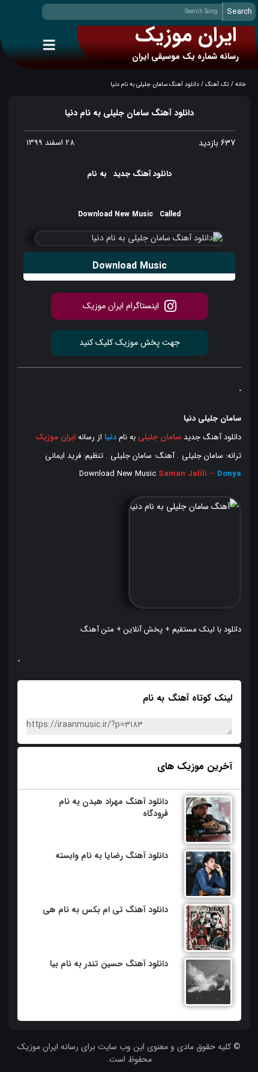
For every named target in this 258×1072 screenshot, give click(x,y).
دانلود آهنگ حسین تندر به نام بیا (109, 963)
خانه (240, 84)
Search (239, 11)
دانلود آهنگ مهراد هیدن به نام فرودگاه (113, 807)
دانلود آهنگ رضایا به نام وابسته (111, 855)
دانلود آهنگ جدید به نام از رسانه (138, 437)
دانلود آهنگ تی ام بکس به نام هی (105, 909)
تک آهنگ (217, 84)
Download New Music (117, 473)
